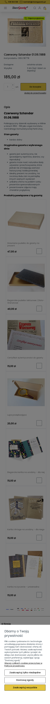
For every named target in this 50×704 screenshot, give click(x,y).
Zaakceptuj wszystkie (25, 687)
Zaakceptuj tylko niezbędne (25, 672)
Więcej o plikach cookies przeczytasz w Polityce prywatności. (23, 664)
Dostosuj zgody (25, 680)
